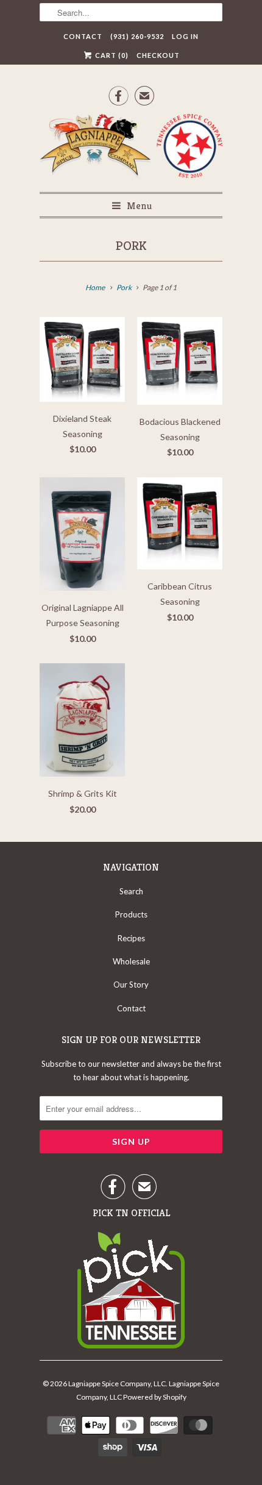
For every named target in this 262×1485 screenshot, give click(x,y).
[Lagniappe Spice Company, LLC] (131, 148)
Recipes (131, 938)
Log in (185, 36)
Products (131, 914)
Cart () (111, 55)
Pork (131, 246)
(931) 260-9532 (137, 36)
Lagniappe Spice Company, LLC (117, 1383)
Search (131, 891)
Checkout (158, 55)
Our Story (131, 984)
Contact (82, 36)
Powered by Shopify (154, 1396)
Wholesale (131, 961)
